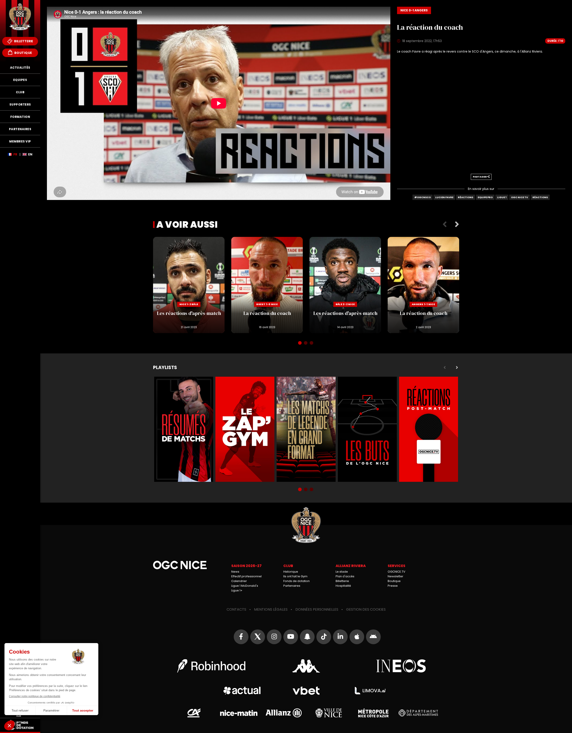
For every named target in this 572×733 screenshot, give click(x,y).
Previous (444, 224)
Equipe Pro (485, 197)
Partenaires (291, 586)
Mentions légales (271, 609)
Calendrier (239, 581)
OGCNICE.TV (396, 571)
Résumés (183, 429)
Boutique (22, 53)
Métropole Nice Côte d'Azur (373, 712)
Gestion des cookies (366, 609)
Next (457, 224)
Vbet (306, 690)
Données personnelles (316, 609)
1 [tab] (300, 343)
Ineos (401, 666)
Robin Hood (211, 666)
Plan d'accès (345, 576)
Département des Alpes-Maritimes (418, 712)
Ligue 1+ (236, 590)
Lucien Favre (444, 197)
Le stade (342, 571)
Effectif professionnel (246, 576)
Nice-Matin (238, 713)
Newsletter (395, 576)
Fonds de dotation (296, 581)
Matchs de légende (306, 429)
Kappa (306, 666)
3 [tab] (312, 343)
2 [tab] (306, 343)
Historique (290, 571)
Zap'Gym (244, 429)
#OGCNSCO (422, 197)
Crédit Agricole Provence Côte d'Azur (193, 712)
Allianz (284, 712)
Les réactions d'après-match (189, 285)
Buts (367, 429)
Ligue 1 (502, 197)
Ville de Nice (328, 712)
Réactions (465, 197)
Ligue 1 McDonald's (244, 586)
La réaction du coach (267, 285)
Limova (370, 691)
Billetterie (23, 41)
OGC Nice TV (519, 197)
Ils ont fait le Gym (295, 576)
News (235, 571)
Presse (393, 586)
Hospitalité (343, 586)
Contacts (236, 609)
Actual (242, 691)
